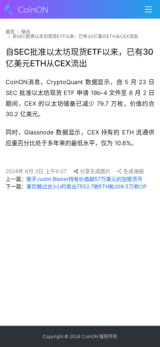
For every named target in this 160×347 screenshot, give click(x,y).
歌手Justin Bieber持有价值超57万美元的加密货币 (84, 179)
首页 (10, 32)
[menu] (148, 9)
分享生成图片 (94, 171)
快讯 (25, 32)
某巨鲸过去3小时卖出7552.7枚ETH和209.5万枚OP (86, 186)
